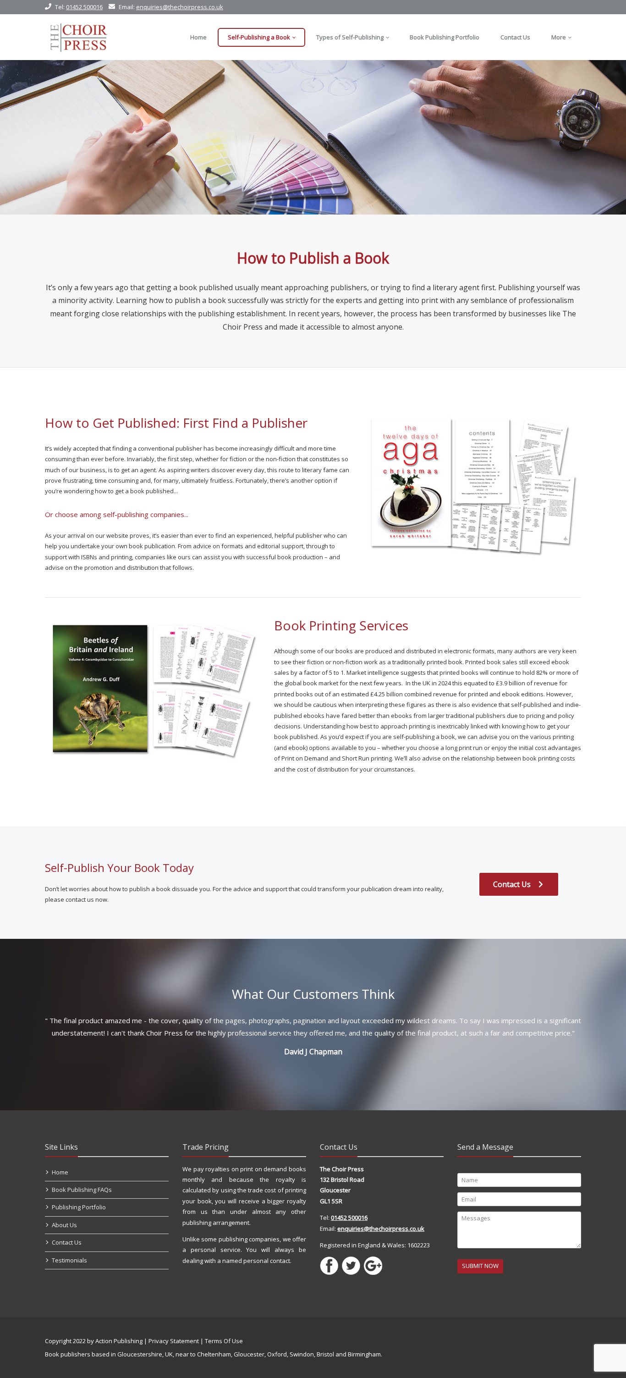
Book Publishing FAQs (82, 1189)
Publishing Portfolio (79, 1207)
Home (60, 1172)
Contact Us (513, 884)
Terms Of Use (224, 1341)
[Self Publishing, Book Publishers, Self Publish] (78, 37)
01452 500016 (84, 7)
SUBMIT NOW (480, 1266)
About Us (64, 1225)
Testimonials (69, 1260)
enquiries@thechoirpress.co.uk (179, 7)
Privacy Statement (173, 1341)
